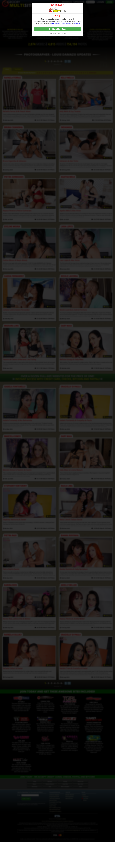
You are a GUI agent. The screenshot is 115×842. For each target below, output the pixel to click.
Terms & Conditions (55, 23)
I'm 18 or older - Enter (57, 29)
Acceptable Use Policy (66, 23)
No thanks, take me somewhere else (57, 33)
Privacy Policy (76, 23)
